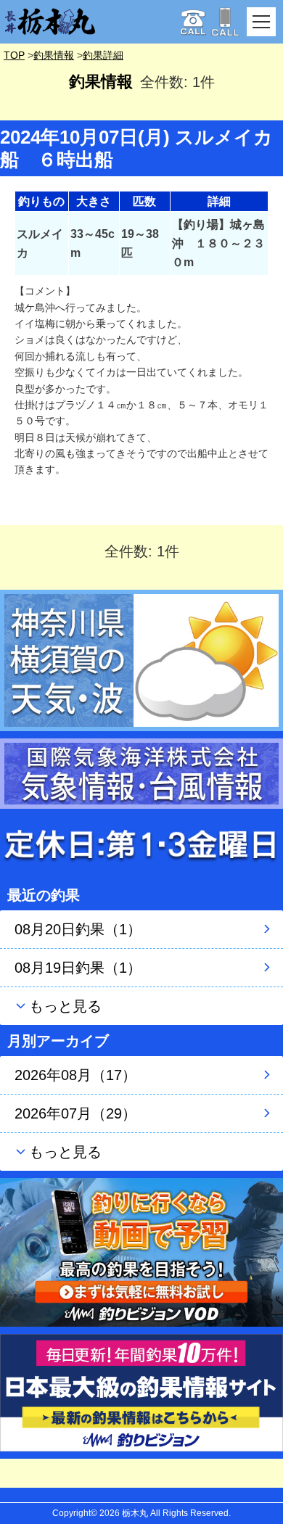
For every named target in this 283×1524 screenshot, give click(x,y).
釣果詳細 (103, 55)
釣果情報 (53, 55)
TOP (14, 55)
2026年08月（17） (75, 1075)
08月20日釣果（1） (78, 929)
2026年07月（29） (75, 1113)
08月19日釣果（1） (78, 968)
